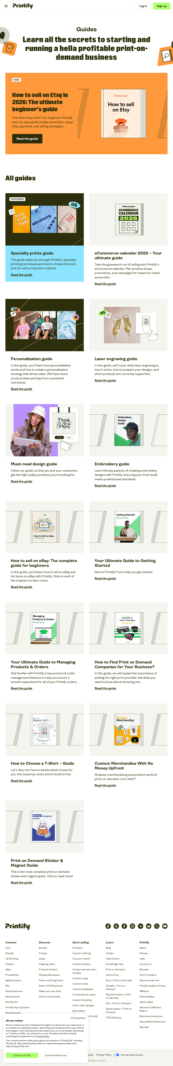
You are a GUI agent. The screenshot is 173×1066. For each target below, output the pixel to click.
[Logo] (23, 6)
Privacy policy (78, 1018)
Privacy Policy (42, 1036)
